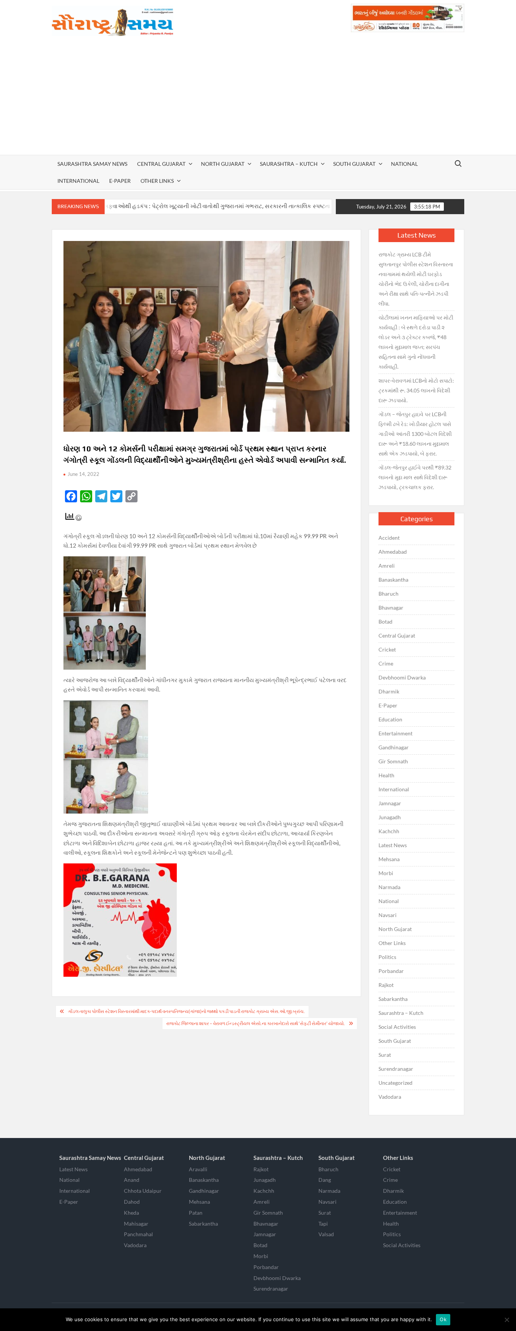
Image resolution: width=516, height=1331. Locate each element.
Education (390, 719)
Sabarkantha (393, 999)
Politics (387, 957)
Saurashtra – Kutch (289, 164)
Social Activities (397, 1027)
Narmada (389, 887)
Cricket (387, 649)
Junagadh (390, 817)
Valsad (326, 1234)
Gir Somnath (393, 761)
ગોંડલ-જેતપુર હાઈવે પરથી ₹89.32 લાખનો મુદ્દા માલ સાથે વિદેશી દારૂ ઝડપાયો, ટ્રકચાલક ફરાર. (415, 477)
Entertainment (395, 733)
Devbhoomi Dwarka (402, 677)
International (78, 181)
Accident (389, 537)
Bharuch (389, 593)
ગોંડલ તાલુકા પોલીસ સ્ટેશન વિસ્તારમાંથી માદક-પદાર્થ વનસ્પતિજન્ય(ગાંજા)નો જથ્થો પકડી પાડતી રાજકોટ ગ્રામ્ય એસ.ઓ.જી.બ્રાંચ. (186, 1011)
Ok (443, 1319)
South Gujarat (354, 164)
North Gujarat (222, 164)
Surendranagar (396, 1068)
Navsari (388, 915)
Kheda (131, 1212)
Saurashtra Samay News (92, 164)
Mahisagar (136, 1223)
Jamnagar (390, 803)
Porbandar (391, 971)
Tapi (323, 1223)
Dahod (132, 1201)
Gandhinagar (394, 747)
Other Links (157, 181)
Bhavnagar (391, 607)
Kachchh (389, 831)
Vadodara (390, 1096)
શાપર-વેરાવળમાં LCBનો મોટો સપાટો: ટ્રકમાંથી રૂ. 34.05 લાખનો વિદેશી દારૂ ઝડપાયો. (416, 390)
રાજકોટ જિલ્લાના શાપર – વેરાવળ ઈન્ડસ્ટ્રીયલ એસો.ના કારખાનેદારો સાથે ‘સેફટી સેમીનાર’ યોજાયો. (255, 1023)
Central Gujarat (161, 164)
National (404, 164)
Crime (386, 663)
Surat (385, 1055)
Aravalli (198, 1169)
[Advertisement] (258, 98)
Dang (324, 1180)
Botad (385, 621)
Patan (195, 1212)
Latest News (393, 845)
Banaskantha (393, 579)
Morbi (386, 873)
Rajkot (386, 985)
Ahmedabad (393, 551)
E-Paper (120, 181)
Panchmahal (138, 1234)
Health (386, 775)
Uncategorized (395, 1082)
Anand (131, 1180)
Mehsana (389, 859)
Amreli (387, 565)
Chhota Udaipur (143, 1190)
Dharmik (389, 691)
